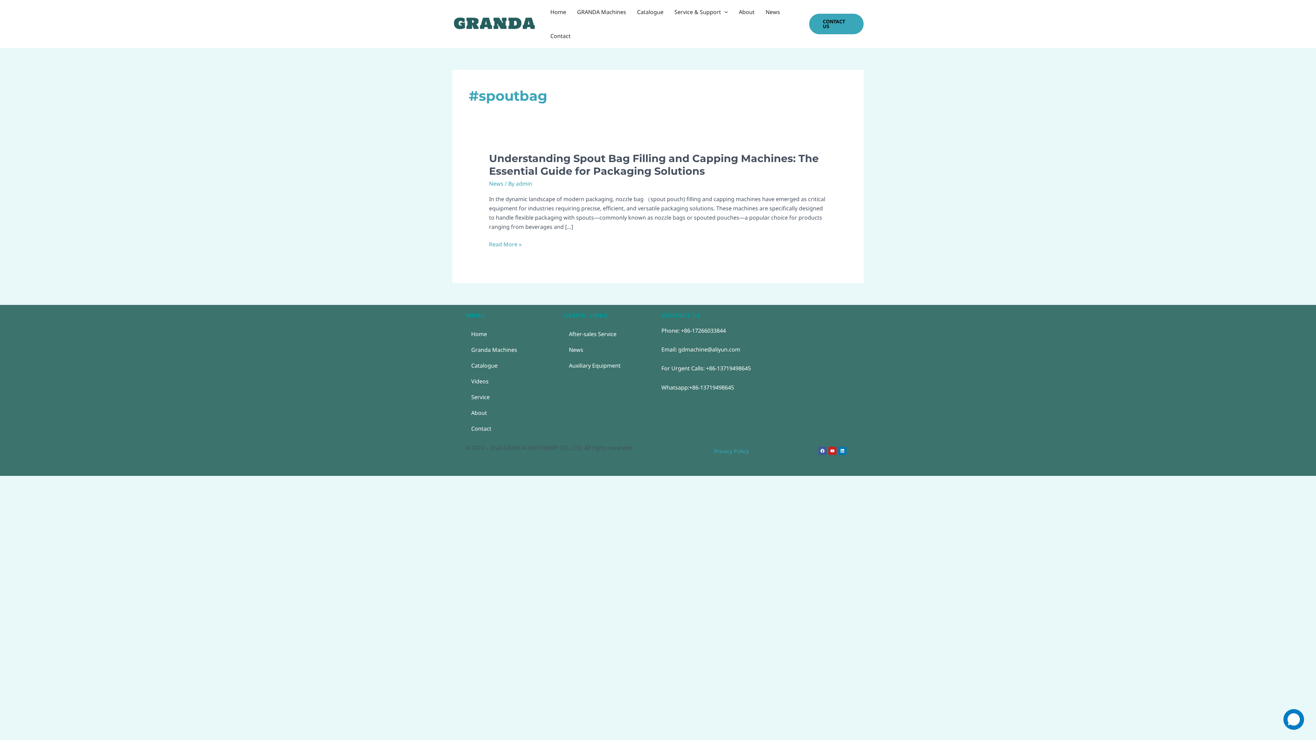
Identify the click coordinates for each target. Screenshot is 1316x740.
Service (480, 397)
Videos (480, 381)
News (496, 183)
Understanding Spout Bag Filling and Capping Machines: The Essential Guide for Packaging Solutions (654, 164)
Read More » (505, 244)
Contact (481, 428)
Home (479, 334)
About (479, 413)
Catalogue (484, 365)
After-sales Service (593, 334)
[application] (724, 12)
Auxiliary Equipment (595, 365)
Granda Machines (494, 350)
